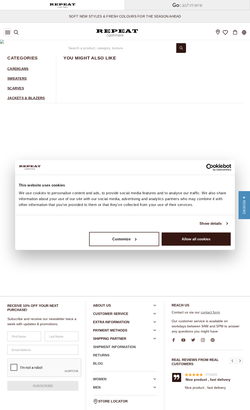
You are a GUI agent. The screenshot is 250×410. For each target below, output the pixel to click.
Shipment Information (114, 347)
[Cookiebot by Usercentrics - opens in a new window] (209, 167)
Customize (121, 239)
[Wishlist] (225, 32)
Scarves (15, 88)
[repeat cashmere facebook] (175, 340)
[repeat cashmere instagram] (204, 340)
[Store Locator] (217, 32)
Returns (101, 355)
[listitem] (208, 381)
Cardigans (18, 69)
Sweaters (17, 78)
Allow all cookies (196, 239)
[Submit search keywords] (181, 48)
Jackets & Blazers (26, 98)
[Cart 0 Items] (235, 32)
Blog (98, 363)
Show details (210, 223)
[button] (233, 361)
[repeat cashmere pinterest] (214, 340)
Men (97, 387)
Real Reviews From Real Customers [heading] (195, 362)
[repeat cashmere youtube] (185, 340)
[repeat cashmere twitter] (194, 340)
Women (99, 379)
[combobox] (120, 48)
